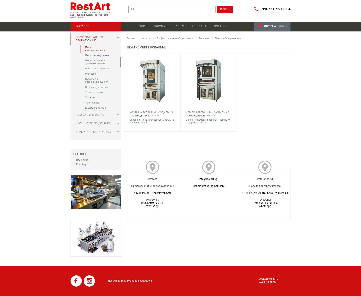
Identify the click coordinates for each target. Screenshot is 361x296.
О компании (161, 26)
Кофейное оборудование (93, 123)
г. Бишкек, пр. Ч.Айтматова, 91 (152, 193)
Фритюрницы (92, 102)
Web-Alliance (267, 282)
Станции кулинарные (96, 87)
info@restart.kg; (208, 179)
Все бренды (83, 160)
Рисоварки (91, 73)
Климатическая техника (93, 132)
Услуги (181, 26)
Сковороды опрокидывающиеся (96, 80)
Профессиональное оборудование (90, 38)
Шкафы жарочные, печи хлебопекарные (96, 109)
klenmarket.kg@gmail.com (208, 186)
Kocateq (81, 164)
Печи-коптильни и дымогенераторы (95, 62)
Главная (141, 26)
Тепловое (204, 38)
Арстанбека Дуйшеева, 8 (273, 193)
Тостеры (90, 97)
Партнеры (219, 26)
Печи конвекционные (97, 55)
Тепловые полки (94, 92)
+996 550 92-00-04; (152, 203)
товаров (275, 26)
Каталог (146, 38)
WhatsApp (152, 206)
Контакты (199, 26)
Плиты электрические (97, 68)
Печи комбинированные (95, 48)
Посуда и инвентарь (90, 114)
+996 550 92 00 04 (275, 8)
